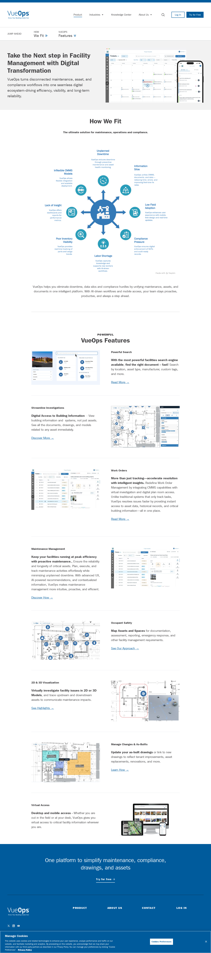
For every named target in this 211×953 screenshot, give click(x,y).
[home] (18, 14)
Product (80, 907)
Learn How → (120, 770)
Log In (178, 14)
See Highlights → (42, 708)
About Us (114, 907)
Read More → (120, 382)
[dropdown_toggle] (102, 15)
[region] (105, 942)
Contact (148, 907)
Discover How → (42, 597)
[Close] (206, 941)
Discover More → (42, 438)
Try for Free (195, 14)
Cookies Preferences (161, 941)
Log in (181, 907)
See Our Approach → (125, 648)
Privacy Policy (25, 950)
